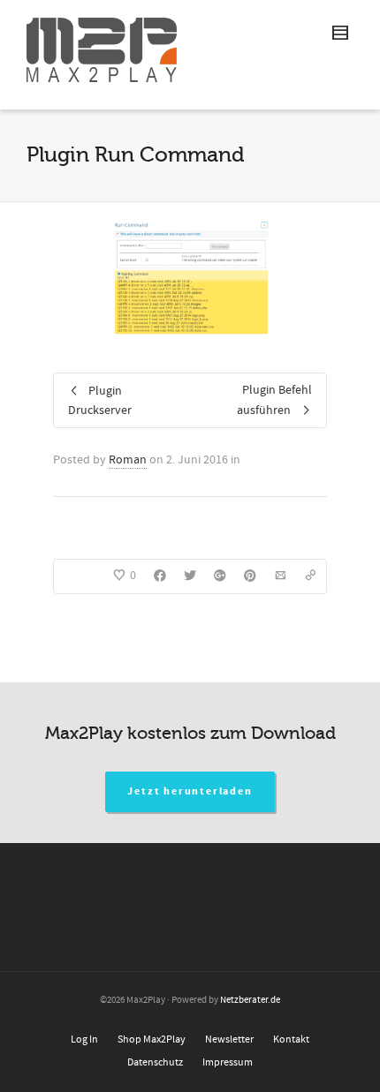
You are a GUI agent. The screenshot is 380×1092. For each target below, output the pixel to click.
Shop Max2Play (152, 1039)
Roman (128, 460)
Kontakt (291, 1039)
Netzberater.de (250, 1000)
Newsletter (229, 1039)
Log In (84, 1039)
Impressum (227, 1062)
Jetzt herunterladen (189, 791)
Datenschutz (155, 1062)
